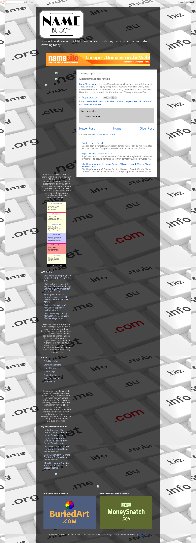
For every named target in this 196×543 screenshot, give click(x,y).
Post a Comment (93, 116)
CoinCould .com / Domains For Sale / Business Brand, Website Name (56, 449)
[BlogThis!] (107, 97)
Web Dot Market (52, 378)
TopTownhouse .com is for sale (97, 154)
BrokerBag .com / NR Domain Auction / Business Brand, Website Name (56, 432)
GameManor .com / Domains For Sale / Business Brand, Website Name (57, 457)
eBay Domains (51, 368)
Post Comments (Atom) (104, 135)
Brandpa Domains (52, 365)
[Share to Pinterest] (115, 97)
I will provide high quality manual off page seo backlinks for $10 (56, 307)
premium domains (92, 105)
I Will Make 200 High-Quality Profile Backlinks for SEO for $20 (57, 278)
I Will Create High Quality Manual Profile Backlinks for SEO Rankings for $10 (57, 316)
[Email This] (104, 97)
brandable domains (114, 101)
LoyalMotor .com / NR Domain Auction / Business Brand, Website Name (56, 441)
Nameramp (49, 372)
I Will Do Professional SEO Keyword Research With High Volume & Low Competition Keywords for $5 (57, 288)
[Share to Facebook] (112, 97)
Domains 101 (50, 382)
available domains (95, 101)
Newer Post (87, 128)
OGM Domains (51, 361)
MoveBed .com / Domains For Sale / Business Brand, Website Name (56, 465)
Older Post (147, 128)
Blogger (142, 535)
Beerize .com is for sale (93, 143)
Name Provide (51, 375)
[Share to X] (110, 97)
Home (117, 128)
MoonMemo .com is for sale (92, 84)
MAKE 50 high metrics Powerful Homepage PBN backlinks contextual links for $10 (56, 298)
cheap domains (131, 101)
